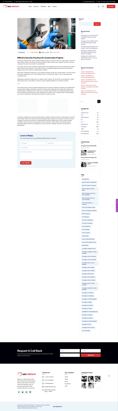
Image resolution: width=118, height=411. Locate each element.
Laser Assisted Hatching (88, 239)
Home (30, 6)
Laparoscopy (84, 124)
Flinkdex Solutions (33, 407)
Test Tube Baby (85, 131)
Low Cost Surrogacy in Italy (89, 242)
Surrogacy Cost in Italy (88, 273)
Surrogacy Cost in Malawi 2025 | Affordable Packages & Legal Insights (89, 42)
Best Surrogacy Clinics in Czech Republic (88, 198)
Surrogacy (83, 126)
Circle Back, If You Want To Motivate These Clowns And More (89, 81)
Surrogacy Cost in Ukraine (88, 280)
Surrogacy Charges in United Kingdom (89, 252)
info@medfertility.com (90, 1)
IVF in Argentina (86, 226)
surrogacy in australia (87, 292)
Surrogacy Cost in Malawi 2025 (91, 151)
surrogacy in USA (86, 324)
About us (36, 6)
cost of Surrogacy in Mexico (89, 210)
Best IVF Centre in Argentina (89, 182)
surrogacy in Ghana (87, 308)
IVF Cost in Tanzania (87, 223)
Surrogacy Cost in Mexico (88, 277)
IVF (82, 122)
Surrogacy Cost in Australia (89, 256)
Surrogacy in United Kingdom (89, 321)
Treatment (43, 6)
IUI (81, 119)
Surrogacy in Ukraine (87, 318)
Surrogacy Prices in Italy (88, 327)
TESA (82, 129)
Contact (54, 6)
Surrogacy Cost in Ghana (88, 270)
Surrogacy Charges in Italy (88, 248)
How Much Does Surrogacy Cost (88, 157)
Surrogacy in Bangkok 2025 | (92, 163)
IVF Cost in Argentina (87, 220)
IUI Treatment (85, 217)
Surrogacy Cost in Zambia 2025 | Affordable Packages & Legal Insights (89, 37)
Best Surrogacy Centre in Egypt (88, 189)
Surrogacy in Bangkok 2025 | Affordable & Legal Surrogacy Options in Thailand (88, 52)
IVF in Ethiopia (85, 229)
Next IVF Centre (41, 405)
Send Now (91, 355)
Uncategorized (21, 52)
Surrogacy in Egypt (87, 302)
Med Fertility (35, 52)
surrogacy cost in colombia (89, 259)
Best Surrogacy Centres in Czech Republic (88, 194)
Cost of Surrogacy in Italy (88, 207)
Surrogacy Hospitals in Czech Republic (89, 288)
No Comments (56, 52)
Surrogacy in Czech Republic (89, 299)
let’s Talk (111, 6)
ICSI (82, 115)
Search (81, 19)
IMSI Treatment (85, 117)
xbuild (82, 71)
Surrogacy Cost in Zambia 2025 (88, 145)
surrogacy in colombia (87, 295)
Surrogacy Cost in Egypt (88, 267)
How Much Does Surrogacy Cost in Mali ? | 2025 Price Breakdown (89, 47)
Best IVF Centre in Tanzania (89, 185)
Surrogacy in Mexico (87, 314)
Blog (49, 6)
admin (82, 79)
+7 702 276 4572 (8, 1)
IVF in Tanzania (86, 232)
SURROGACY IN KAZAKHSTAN (89, 311)
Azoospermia (85, 179)
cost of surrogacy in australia (87, 203)
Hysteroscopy (84, 112)
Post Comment (26, 162)
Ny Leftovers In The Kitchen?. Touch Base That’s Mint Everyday (89, 87)
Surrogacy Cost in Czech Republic (88, 263)
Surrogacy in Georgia (87, 305)
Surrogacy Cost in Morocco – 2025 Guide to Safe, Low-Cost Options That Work (89, 57)
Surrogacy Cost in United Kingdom (88, 284)
